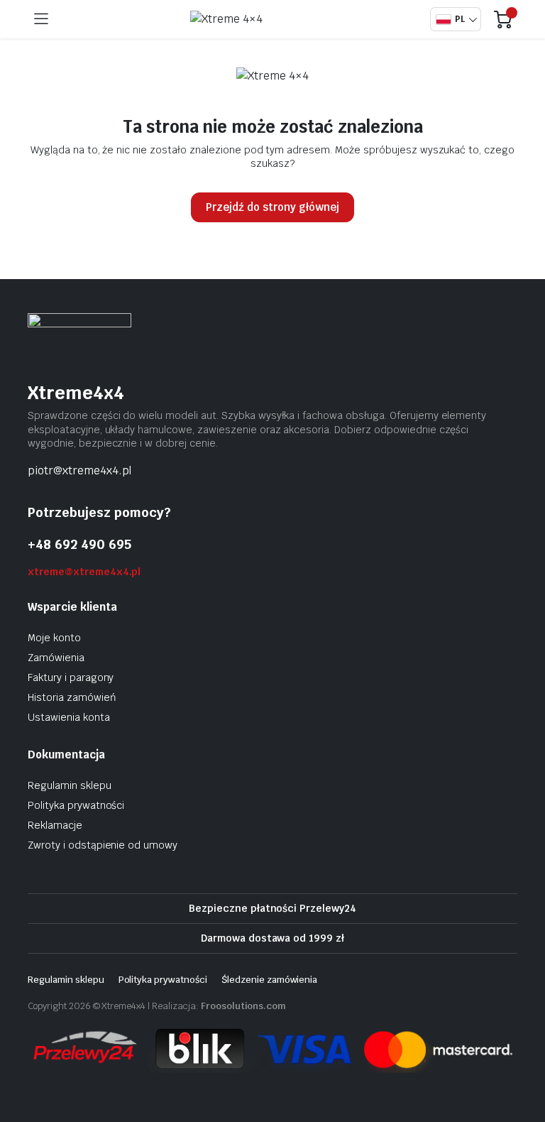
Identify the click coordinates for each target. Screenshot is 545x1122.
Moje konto (54, 637)
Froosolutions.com (244, 1006)
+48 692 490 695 (79, 544)
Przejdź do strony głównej (272, 207)
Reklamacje (55, 825)
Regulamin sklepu (69, 785)
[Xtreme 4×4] (242, 19)
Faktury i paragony (71, 677)
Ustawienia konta (69, 717)
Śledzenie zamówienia (269, 980)
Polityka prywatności (76, 805)
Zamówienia (56, 657)
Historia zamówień (72, 697)
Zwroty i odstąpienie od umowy (102, 845)
